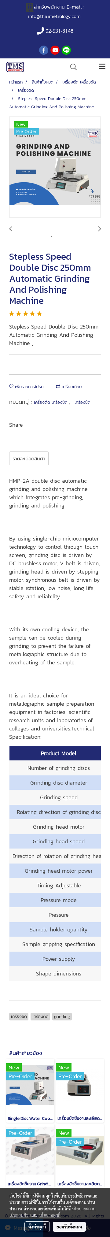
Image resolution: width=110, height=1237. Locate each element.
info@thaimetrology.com (54, 16)
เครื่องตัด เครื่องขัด (51, 402)
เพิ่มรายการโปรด (28, 387)
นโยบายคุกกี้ (50, 1215)
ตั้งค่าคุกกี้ (37, 1226)
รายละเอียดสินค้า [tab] (29, 458)
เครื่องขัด (82, 402)
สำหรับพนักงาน (49, 6)
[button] (71, 67)
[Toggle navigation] (102, 67)
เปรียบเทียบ (71, 387)
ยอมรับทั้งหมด (69, 1226)
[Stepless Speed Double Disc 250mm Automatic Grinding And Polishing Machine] (55, 167)
